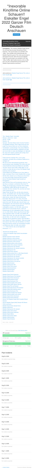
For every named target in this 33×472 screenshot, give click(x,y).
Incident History (5, 467)
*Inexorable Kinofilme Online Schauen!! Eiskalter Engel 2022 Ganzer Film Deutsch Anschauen (12, 43)
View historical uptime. (22, 330)
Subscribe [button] (28, 41)
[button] (16, 34)
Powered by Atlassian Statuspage (24, 467)
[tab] (5, 335)
